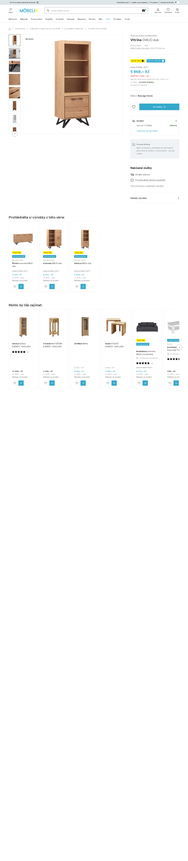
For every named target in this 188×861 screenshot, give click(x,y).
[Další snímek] (179, 347)
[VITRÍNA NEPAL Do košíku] (83, 383)
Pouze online (36, 19)
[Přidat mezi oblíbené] (133, 107)
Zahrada (70, 19)
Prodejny (117, 19)
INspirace (82, 19)
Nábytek (24, 19)
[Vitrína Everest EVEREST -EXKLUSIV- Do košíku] (21, 383)
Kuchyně (59, 19)
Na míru (92, 19)
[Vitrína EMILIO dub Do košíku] (83, 286)
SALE (108, 19)
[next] (14, 134)
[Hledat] (48, 10)
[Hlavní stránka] (10, 29)
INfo (100, 19)
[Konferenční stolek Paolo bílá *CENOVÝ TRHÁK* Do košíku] (176, 383)
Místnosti (13, 19)
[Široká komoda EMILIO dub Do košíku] (21, 286)
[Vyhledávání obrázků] (143, 10)
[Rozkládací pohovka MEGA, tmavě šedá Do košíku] (145, 383)
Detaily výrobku (138, 198)
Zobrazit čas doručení (147, 131)
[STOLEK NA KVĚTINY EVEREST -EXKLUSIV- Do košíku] (52, 383)
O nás (127, 19)
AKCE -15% (136, 61)
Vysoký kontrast (167, 2)
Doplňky (49, 19)
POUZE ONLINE (154, 61)
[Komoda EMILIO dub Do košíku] (52, 286)
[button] (14, 40)
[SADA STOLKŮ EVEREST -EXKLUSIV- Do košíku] (114, 383)
